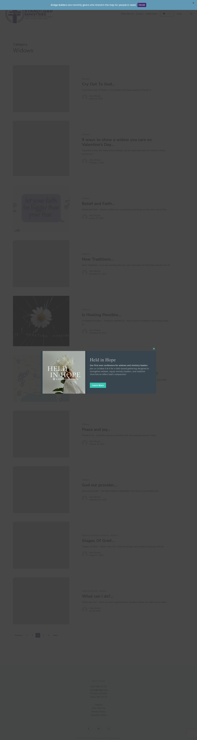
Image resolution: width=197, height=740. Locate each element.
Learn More (98, 385)
